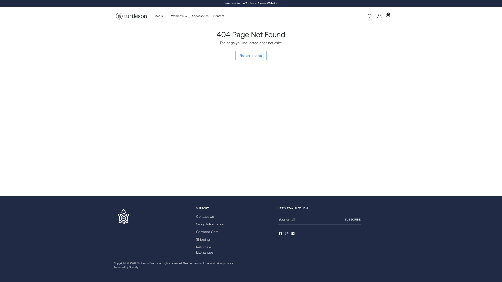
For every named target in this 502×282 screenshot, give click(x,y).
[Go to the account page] (378, 16)
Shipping (203, 239)
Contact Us (205, 216)
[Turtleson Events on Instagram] (287, 234)
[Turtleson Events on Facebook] (280, 234)
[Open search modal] (370, 16)
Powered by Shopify (126, 267)
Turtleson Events (147, 263)
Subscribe (353, 219)
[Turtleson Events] (131, 16)
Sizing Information (210, 224)
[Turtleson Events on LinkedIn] (293, 234)
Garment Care (207, 232)
